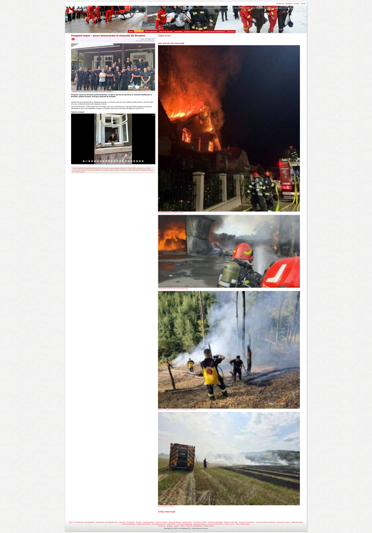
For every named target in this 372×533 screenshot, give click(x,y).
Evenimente (139, 31)
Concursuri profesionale (184, 524)
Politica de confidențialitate (194, 526)
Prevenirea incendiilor (200, 522)
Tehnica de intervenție (230, 522)
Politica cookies (209, 526)
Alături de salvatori (297, 522)
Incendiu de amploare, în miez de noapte (170, 212)
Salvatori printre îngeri (143, 524)
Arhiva (303, 3)
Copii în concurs (230, 524)
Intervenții (122, 522)
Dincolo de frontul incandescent (214, 31)
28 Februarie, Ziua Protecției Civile (107, 522)
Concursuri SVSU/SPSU (215, 524)
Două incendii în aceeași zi (166, 506)
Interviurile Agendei (165, 31)
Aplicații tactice (187, 522)
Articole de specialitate (215, 522)
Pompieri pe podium (199, 524)
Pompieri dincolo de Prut (192, 31)
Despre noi (280, 3)
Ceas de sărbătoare (129, 524)
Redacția (289, 3)
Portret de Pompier (161, 522)
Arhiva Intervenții (166, 511)
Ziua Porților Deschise (159, 524)
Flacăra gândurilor (151, 31)
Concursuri (231, 31)
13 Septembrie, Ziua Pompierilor (84, 522)
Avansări (138, 522)
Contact (296, 3)
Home (131, 31)
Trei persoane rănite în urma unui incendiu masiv (173, 288)
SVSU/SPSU (171, 524)
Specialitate (178, 31)
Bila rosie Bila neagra (243, 524)
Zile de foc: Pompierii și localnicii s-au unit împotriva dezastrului (177, 409)
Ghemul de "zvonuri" (283, 522)
